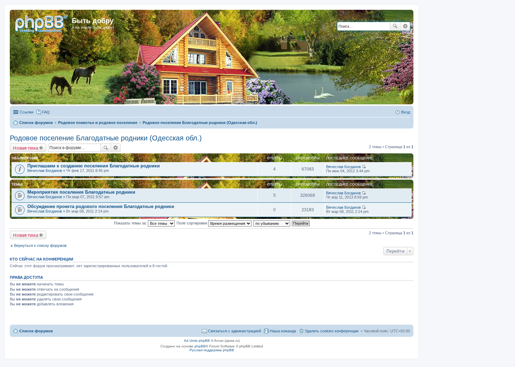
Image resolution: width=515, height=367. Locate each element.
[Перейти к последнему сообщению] (364, 167)
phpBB (200, 346)
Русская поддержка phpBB (212, 350)
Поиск (395, 26)
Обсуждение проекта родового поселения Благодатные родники (100, 206)
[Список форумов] (42, 23)
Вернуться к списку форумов (40, 245)
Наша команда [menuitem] (283, 331)
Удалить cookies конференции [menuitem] (331, 331)
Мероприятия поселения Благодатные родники (81, 192)
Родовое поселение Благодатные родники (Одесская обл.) (106, 138)
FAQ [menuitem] (46, 112)
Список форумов (36, 331)
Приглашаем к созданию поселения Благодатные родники (93, 165)
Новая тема (25, 148)
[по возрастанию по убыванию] (272, 223)
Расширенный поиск (405, 26)
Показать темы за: (131, 223)
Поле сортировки (192, 223)
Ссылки (26, 112)
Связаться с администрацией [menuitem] (234, 331)
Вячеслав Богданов (44, 170)
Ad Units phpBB (197, 340)
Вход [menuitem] (405, 112)
